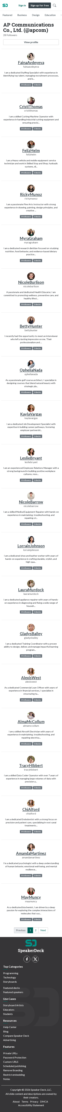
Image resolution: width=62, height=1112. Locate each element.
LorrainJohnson (31, 545)
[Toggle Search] (54, 5)
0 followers (26, 85)
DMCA (44, 1101)
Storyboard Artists (13, 1005)
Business (22, 14)
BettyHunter (31, 326)
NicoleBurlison (31, 282)
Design (36, 14)
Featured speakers (13, 992)
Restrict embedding (14, 1074)
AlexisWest (31, 677)
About (16, 1101)
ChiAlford (31, 809)
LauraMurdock (31, 589)
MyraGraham (31, 238)
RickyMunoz (31, 194)
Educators (8, 1009)
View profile (31, 42)
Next (43, 930)
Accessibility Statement (31, 1105)
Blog (5, 1031)
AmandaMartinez (31, 853)
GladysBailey (31, 633)
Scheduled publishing (14, 1065)
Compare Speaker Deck (16, 1035)
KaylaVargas (31, 414)
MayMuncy (31, 897)
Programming (10, 973)
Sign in (22, 5)
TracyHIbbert (31, 765)
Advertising (9, 1039)
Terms (24, 1101)
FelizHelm (31, 150)
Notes (6, 1078)
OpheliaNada (31, 370)
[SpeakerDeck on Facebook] (27, 959)
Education (50, 14)
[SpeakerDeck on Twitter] (35, 959)
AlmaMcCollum (31, 721)
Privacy (34, 1101)
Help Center (10, 1026)
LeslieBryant (31, 458)
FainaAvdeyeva (31, 62)
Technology (9, 977)
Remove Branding (13, 1070)
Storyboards (10, 981)
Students (8, 1013)
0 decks (37, 85)
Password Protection (14, 1057)
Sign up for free (40, 5)
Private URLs (10, 1053)
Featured (7, 14)
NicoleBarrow (31, 502)
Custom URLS (10, 1061)
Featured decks (11, 987)
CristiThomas (31, 106)
